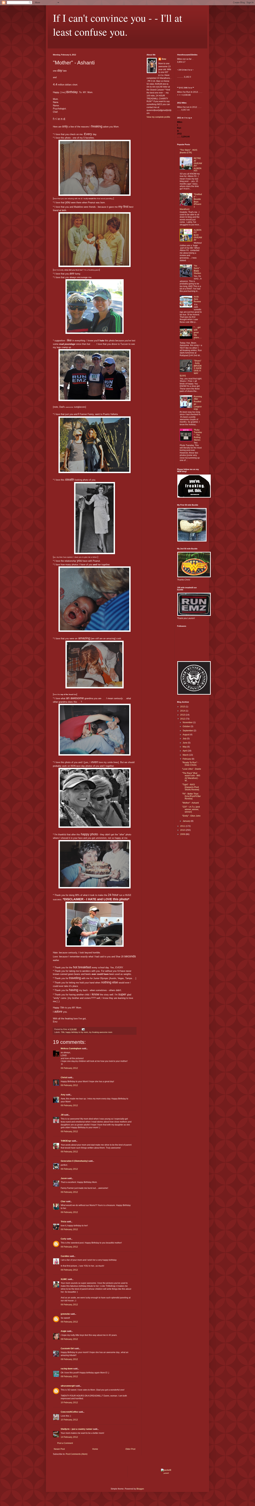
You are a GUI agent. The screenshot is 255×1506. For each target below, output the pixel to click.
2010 (183, 830)
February (187, 759)
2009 (183, 834)
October (187, 726)
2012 (183, 719)
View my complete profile (158, 117)
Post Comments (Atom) (76, 1454)
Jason (64, 1178)
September (188, 730)
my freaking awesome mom (100, 1032)
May (185, 747)
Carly (63, 1239)
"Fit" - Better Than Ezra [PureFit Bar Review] (191, 796)
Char (63, 1201)
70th (63, 1032)
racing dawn (67, 1368)
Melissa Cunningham (71, 1048)
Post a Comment (65, 1443)
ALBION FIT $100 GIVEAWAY (198, 235)
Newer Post (59, 1449)
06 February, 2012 (69, 1068)
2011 (183, 826)
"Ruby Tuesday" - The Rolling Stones (198, 435)
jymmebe (65, 1314)
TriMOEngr (66, 1141)
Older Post (130, 1449)
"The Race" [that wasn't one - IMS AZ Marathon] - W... (191, 777)
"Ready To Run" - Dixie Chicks (190, 763)
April (185, 751)
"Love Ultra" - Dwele (191, 769)
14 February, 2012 (69, 1437)
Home (95, 1449)
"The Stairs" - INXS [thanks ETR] (188, 151)
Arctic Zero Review (197, 299)
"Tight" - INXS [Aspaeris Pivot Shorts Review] (190, 787)
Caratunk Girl (67, 1348)
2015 (183, 706)
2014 (183, 711)
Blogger (140, 1489)
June (185, 743)
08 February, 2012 (69, 1339)
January (187, 821)
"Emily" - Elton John (191, 816)
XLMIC (64, 1279)
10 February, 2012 (69, 1402)
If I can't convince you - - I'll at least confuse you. (117, 25)
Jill (62, 1115)
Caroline (65, 1256)
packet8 (166, 1473)
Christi (64, 1077)
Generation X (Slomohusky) (74, 1161)
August (186, 734)
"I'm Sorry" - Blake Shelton (197, 269)
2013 (183, 715)
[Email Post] (83, 1029)
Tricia (63, 1221)
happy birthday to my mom (77, 1032)
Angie (63, 1331)
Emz (164, 59)
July (185, 738)
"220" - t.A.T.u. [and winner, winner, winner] (191, 809)
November (188, 722)
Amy (63, 1094)
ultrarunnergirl (68, 1386)
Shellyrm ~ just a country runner (76, 1429)
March (186, 755)
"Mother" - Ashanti (190, 803)
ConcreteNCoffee (69, 1412)
